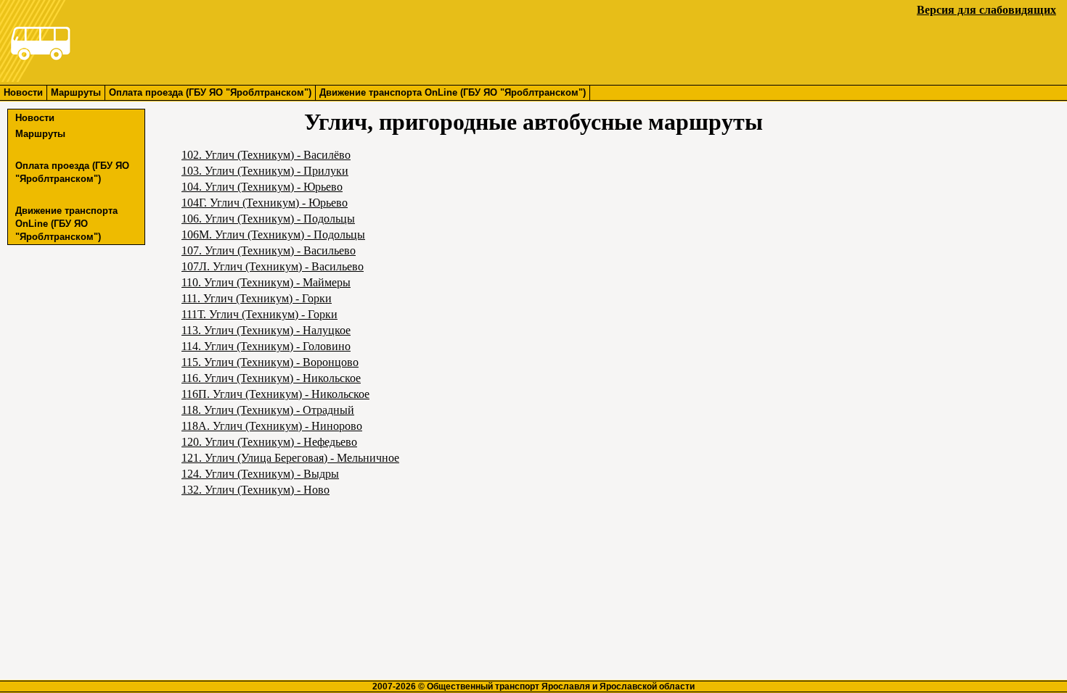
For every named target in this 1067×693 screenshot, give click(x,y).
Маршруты (76, 92)
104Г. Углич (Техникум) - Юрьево (264, 202)
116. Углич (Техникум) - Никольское (271, 378)
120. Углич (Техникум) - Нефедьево (269, 442)
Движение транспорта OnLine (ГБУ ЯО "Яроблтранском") (452, 92)
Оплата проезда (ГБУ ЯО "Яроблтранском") (210, 92)
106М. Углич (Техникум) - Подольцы (273, 234)
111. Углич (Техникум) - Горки (256, 298)
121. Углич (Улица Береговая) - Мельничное (290, 458)
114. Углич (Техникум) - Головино (266, 346)
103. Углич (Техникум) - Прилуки (264, 171)
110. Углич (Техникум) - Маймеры (266, 282)
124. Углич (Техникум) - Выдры (260, 474)
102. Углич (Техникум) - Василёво (266, 155)
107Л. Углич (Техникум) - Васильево (272, 266)
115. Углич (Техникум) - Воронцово (270, 362)
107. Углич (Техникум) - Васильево (268, 250)
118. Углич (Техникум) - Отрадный (267, 410)
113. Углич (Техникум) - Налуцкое (266, 330)
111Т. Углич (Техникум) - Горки (259, 314)
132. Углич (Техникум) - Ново (255, 490)
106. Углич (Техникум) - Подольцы (268, 218)
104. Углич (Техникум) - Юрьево (262, 186)
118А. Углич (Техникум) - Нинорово (271, 426)
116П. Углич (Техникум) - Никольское (275, 394)
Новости (23, 92)
